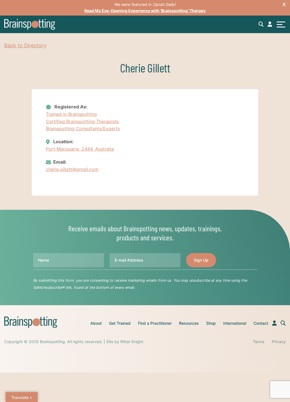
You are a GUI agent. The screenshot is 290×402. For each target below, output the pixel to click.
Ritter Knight (131, 341)
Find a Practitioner (155, 323)
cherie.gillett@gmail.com (72, 169)
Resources (189, 323)
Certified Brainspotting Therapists (82, 121)
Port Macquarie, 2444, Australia (80, 149)
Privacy (279, 341)
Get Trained (120, 323)
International (234, 323)
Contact (260, 323)
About (96, 323)
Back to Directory (25, 45)
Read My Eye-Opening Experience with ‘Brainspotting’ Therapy (145, 10)
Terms (259, 341)
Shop (211, 323)
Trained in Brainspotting (71, 114)
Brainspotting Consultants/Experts (83, 128)
